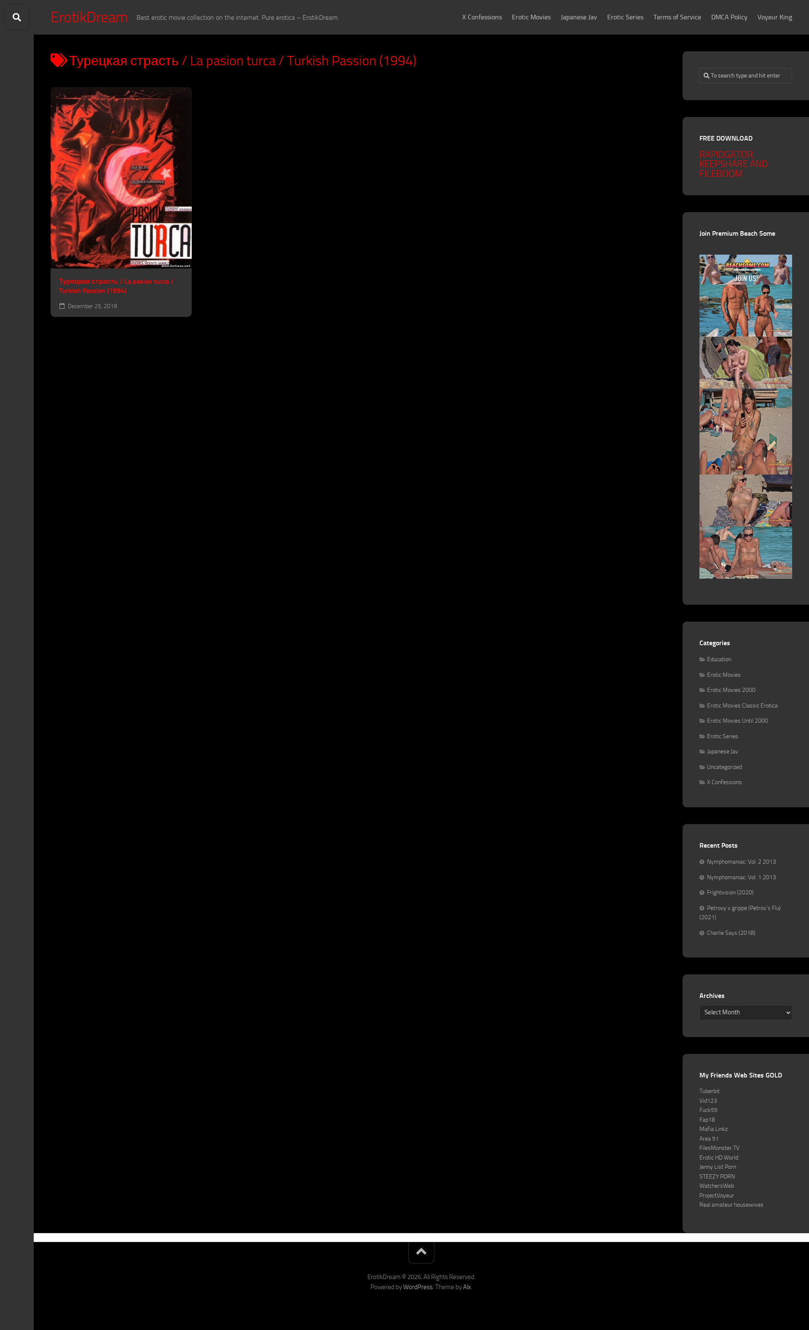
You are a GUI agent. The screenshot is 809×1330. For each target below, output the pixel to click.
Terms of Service (677, 17)
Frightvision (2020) (730, 892)
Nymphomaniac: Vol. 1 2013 (741, 877)
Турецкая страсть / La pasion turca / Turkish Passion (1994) (116, 286)
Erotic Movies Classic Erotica (742, 705)
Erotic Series (625, 17)
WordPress (418, 1287)
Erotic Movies (531, 17)
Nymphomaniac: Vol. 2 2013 (741, 861)
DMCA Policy (729, 17)
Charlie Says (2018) (731, 932)
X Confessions (482, 17)
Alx (467, 1287)
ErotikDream (89, 17)
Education (719, 659)
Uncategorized (724, 767)
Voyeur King (775, 17)
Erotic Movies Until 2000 (737, 720)
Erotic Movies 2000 (731, 690)
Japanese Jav (579, 17)
